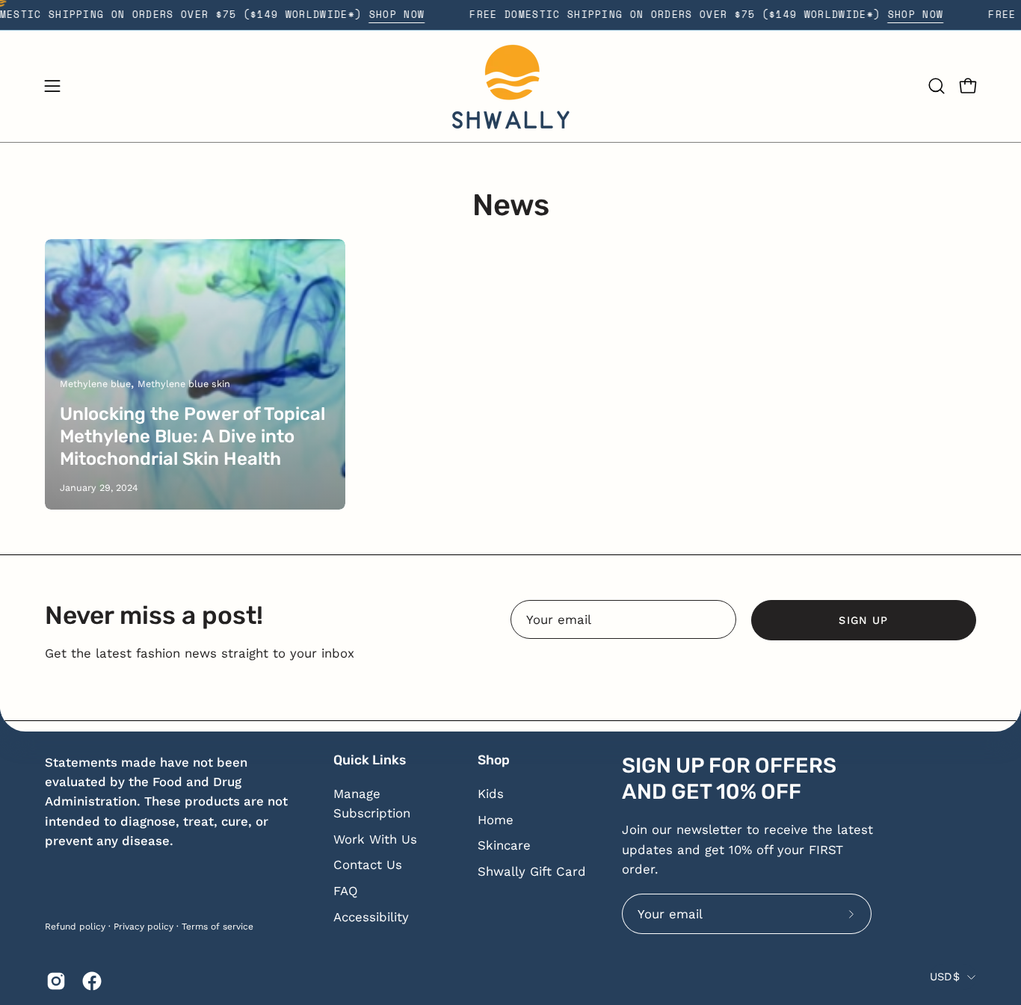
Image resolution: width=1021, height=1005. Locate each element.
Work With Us (375, 839)
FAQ (345, 890)
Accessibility (371, 916)
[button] (936, 86)
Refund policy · (78, 926)
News (510, 205)
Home (495, 819)
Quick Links (369, 759)
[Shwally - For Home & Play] (510, 86)
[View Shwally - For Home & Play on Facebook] (89, 981)
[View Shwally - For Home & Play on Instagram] (53, 981)
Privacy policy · (146, 926)
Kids (491, 793)
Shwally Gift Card (532, 871)
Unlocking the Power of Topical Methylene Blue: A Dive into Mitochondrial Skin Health (192, 436)
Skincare (504, 845)
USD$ (945, 976)
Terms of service (217, 926)
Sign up (863, 620)
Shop (494, 759)
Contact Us (367, 864)
